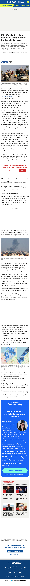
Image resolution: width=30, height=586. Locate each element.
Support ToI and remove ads (23, 5)
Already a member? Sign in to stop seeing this (15, 474)
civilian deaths (5, 540)
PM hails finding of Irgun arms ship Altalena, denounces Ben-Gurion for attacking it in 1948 (8, 514)
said (12, 386)
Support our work (15, 470)
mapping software (6, 96)
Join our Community (7, 5)
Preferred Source (7, 53)
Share (5, 62)
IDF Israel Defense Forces (14, 540)
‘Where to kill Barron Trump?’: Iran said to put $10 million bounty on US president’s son (8, 496)
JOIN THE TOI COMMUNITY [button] (15, 551)
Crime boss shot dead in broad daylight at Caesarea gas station (21, 513)
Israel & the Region (11, 539)
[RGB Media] (12, 580)
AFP (3, 58)
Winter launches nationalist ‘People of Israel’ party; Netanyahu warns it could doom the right (21, 497)
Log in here (19, 554)
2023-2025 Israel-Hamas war (22, 539)
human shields (24, 540)
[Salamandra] (22, 580)
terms (21, 173)
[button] (28, 2)
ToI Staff (8, 58)
